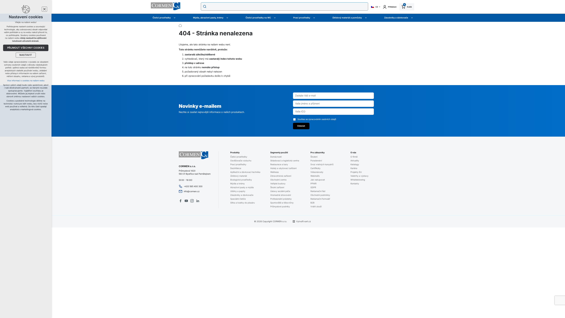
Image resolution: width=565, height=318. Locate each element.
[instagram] (192, 201)
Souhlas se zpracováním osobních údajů (317, 119)
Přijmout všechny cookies (25, 48)
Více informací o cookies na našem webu (26, 81)
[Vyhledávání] (284, 6)
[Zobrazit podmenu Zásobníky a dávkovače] (412, 18)
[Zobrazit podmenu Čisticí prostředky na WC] (275, 18)
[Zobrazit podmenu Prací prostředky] (314, 18)
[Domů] (181, 25)
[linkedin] (198, 201)
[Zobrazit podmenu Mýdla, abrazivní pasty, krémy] (227, 18)
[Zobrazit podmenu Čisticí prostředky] (174, 18)
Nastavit (25, 55)
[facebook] (180, 201)
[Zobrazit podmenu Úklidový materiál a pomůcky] (366, 18)
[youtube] (186, 201)
